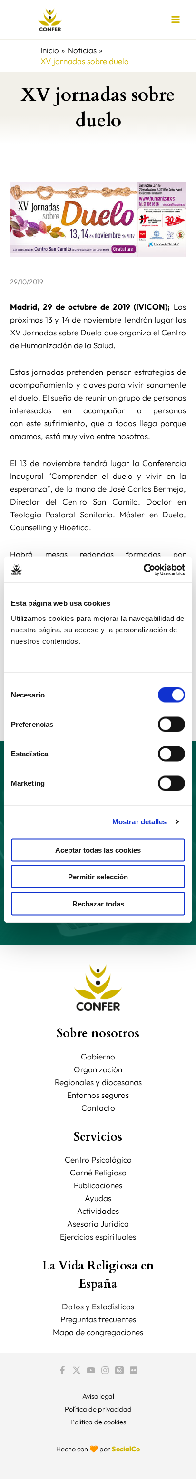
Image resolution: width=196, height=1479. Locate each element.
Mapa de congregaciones (98, 1332)
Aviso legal (98, 1396)
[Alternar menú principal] (176, 20)
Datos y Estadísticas (98, 1306)
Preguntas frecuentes (98, 1319)
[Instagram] (105, 1370)
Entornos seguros (98, 1095)
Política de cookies (98, 1421)
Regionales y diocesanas (98, 1082)
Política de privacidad (98, 1408)
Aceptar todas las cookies (98, 850)
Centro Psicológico (98, 1159)
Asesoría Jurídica (98, 1224)
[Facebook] (62, 1370)
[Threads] (119, 1370)
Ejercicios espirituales (98, 1236)
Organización (98, 1069)
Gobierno (98, 1056)
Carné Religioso (98, 1172)
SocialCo (126, 1448)
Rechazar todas (98, 903)
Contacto (98, 1108)
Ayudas (98, 1198)
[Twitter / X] (76, 1370)
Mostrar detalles (139, 822)
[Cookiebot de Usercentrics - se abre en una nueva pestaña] (143, 569)
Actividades (98, 1211)
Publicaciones (98, 1185)
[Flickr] (133, 1370)
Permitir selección (98, 877)
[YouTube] (91, 1370)
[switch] (171, 724)
